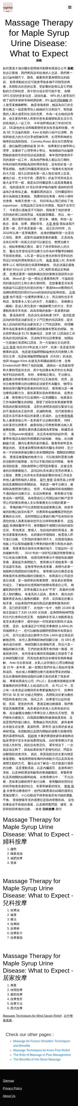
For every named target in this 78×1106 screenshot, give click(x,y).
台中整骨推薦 (64, 415)
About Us (9, 1096)
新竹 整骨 (46, 479)
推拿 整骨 (52, 260)
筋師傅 (32, 736)
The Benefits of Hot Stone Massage (37, 1059)
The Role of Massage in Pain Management (42, 1054)
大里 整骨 (52, 223)
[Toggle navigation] (69, 7)
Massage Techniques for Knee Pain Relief (41, 1050)
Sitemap (8, 1080)
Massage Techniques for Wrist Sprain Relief (32, 1015)
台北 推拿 (9, 347)
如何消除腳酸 (59, 100)
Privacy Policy (12, 1088)
